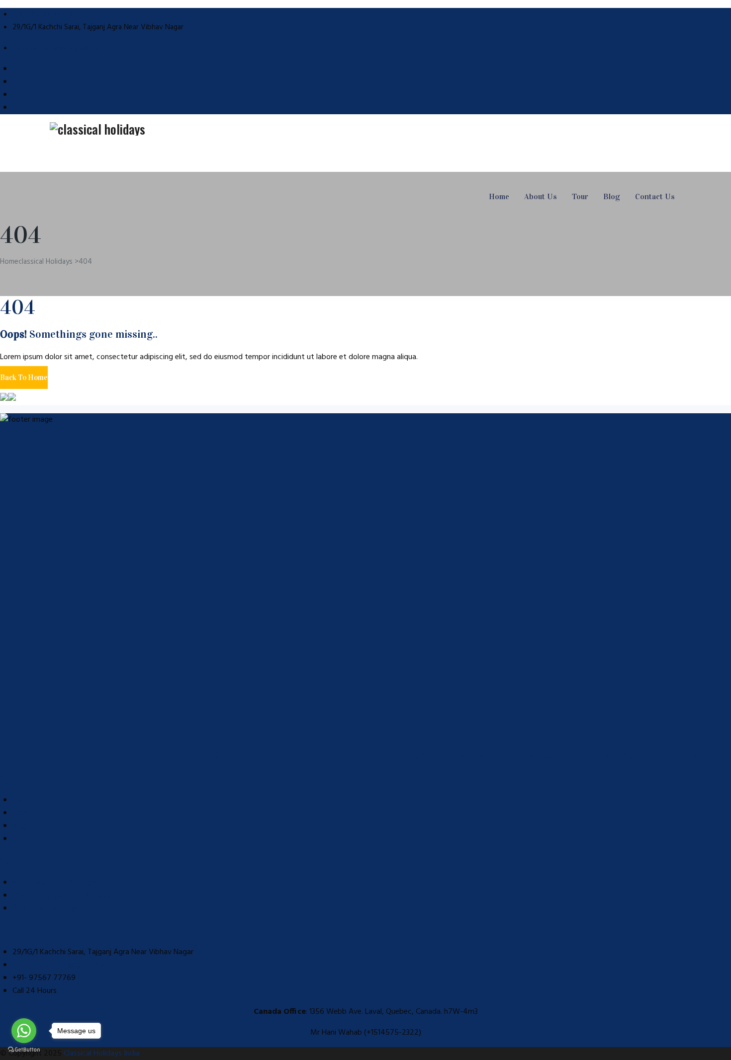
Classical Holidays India (102, 1053)
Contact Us (655, 196)
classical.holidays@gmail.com (57, 48)
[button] (24, 377)
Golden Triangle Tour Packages (64, 895)
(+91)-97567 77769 (42, 14)
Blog (611, 196)
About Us (540, 196)
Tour (580, 196)
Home (499, 196)
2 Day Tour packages (47, 908)
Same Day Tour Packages (54, 882)
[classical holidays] (365, 129)
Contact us (31, 839)
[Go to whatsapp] (23, 1030)
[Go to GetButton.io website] (24, 1050)
